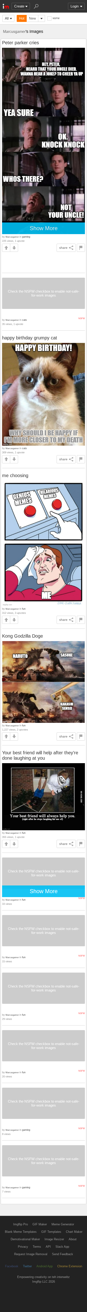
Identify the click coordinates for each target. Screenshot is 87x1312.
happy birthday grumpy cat (29, 337)
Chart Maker (74, 1231)
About (73, 1239)
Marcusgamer (14, 31)
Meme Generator (63, 1224)
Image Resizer (54, 1239)
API (48, 1246)
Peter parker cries (20, 42)
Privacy (23, 1246)
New (32, 18)
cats (24, 319)
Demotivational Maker (25, 1239)
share (63, 247)
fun (24, 608)
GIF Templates (51, 1231)
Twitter (27, 1266)
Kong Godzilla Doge (22, 636)
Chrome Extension (69, 1266)
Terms (37, 1246)
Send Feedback (62, 1254)
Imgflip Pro (20, 1224)
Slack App (62, 1246)
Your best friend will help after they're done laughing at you (40, 755)
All (7, 18)
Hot (21, 18)
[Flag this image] (81, 248)
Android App (44, 1266)
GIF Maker (39, 1224)
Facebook (11, 1266)
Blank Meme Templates (21, 1231)
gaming (26, 236)
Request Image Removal (30, 1254)
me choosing (15, 475)
